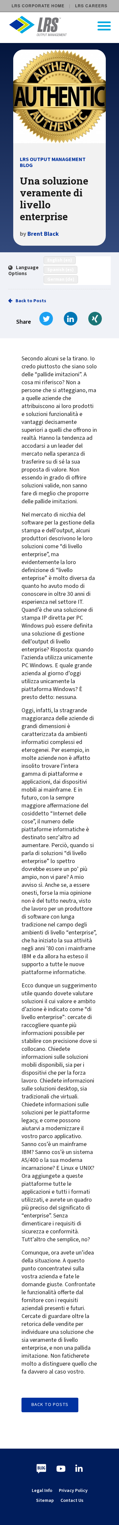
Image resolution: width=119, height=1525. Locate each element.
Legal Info (42, 1490)
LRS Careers (91, 6)
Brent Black (43, 234)
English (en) (59, 260)
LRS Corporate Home (38, 6)
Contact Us (71, 1500)
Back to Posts (31, 301)
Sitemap (45, 1500)
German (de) (60, 279)
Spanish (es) (60, 270)
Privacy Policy (73, 1490)
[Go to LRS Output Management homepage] (63, 26)
